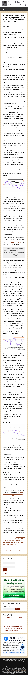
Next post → (22, 550)
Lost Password (6, 573)
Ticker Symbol (6, 606)
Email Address (6, 561)
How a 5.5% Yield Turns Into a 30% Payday (14, 617)
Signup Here (6, 571)
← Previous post (7, 550)
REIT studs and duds (16, 242)
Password (5, 565)
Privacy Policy (23, 670)
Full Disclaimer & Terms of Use (13, 670)
